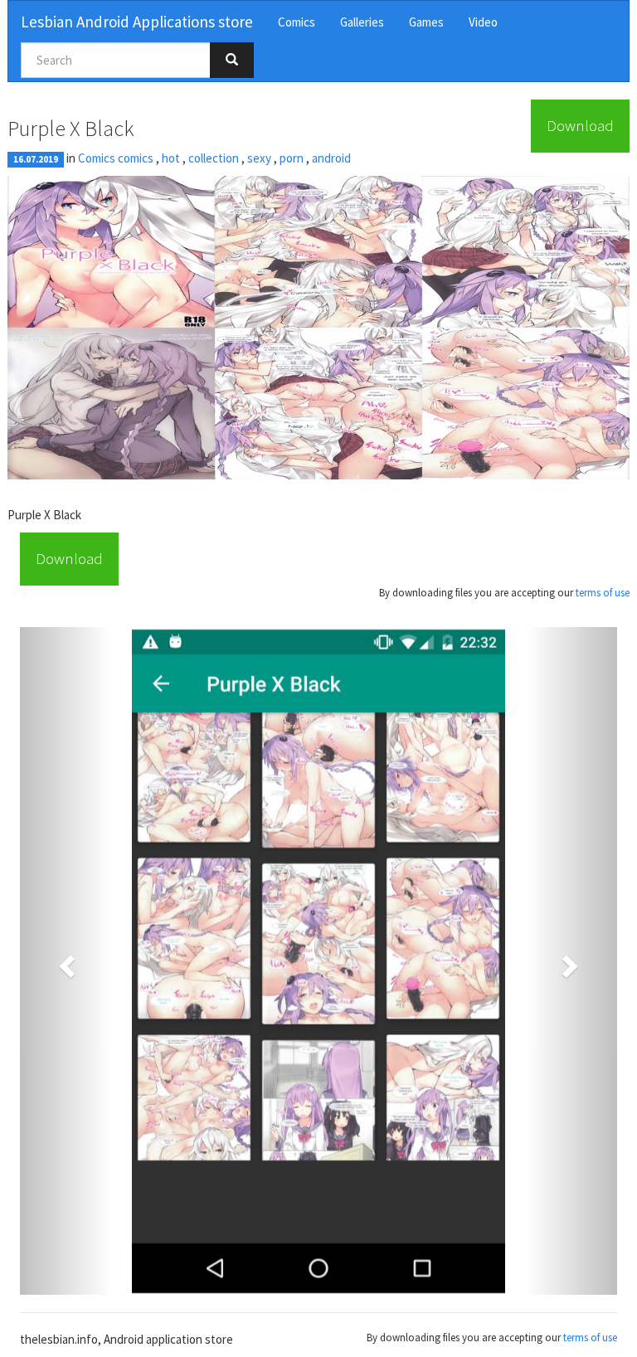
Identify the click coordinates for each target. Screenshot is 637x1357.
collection (213, 158)
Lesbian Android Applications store (137, 22)
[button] (64, 961)
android (331, 158)
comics (135, 158)
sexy (259, 158)
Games (426, 22)
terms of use (603, 593)
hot (171, 158)
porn (292, 158)
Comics (296, 22)
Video (483, 22)
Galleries (362, 22)
